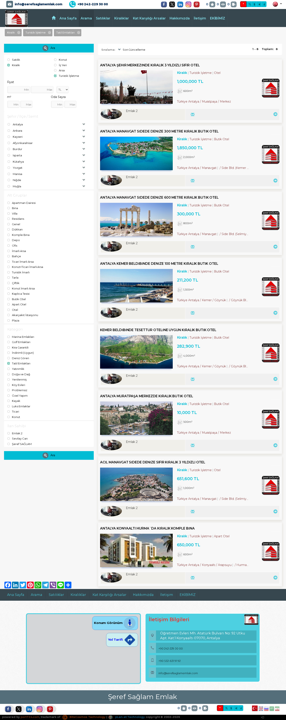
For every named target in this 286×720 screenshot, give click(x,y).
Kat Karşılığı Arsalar (149, 18)
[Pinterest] (198, 4)
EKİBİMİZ (217, 18)
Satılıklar (103, 18)
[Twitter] (173, 4)
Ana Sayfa (68, 18)
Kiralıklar (121, 18)
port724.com (30, 717)
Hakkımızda (180, 18)
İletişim (200, 18)
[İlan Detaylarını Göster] (274, 114)
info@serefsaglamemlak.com (38, 4)
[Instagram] (189, 4)
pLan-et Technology (129, 717)
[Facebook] (165, 4)
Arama (86, 18)
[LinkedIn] (181, 4)
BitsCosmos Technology (87, 717)
